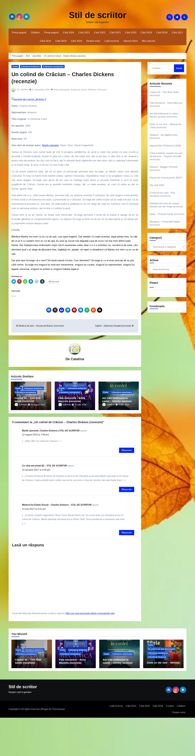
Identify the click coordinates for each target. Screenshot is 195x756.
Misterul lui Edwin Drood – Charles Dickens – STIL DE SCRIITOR (57, 505)
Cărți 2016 (45, 41)
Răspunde (127, 450)
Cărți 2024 (68, 32)
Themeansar (58, 709)
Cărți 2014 (76, 41)
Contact (170, 706)
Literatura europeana (53, 66)
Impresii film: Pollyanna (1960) (165, 145)
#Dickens (92, 89)
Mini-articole (148, 41)
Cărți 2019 (146, 32)
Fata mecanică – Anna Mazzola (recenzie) (71, 400)
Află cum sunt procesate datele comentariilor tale (90, 613)
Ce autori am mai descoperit (161, 649)
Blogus (44, 709)
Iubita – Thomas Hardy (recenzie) (167, 214)
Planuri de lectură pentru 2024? (166, 177)
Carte (15, 66)
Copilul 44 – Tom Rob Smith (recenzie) (27, 400)
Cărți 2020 (130, 32)
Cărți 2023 (84, 32)
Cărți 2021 (115, 32)
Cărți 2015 (61, 41)
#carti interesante (62, 89)
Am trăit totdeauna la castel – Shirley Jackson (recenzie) (117, 401)
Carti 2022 (99, 32)
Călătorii (35, 32)
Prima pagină (19, 32)
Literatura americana (122, 392)
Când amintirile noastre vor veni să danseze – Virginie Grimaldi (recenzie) (166, 156)
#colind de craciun (79, 89)
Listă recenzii (111, 41)
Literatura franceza (157, 657)
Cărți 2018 (161, 32)
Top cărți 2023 (157, 185)
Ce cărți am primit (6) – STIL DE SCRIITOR (44, 465)
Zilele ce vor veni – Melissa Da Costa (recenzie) (163, 664)
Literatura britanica (30, 66)
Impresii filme (130, 41)
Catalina (24, 89)
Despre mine (93, 41)
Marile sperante (50, 145)
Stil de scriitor (97, 15)
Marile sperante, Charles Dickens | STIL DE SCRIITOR (51, 430)
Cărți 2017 (177, 32)
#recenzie (102, 89)
